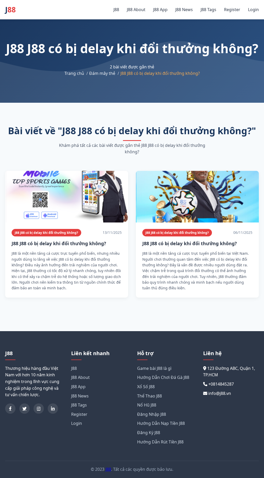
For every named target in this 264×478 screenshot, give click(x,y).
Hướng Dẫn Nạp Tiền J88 (161, 423)
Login (253, 9)
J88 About (136, 9)
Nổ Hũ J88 (146, 405)
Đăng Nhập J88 (151, 414)
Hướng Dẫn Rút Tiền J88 (160, 442)
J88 (116, 9)
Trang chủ (74, 73)
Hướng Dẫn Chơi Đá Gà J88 (163, 377)
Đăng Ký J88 (148, 432)
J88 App (160, 9)
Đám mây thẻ (102, 73)
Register (232, 9)
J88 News (184, 9)
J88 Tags (208, 9)
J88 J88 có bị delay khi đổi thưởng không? (46, 232)
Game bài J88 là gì (154, 368)
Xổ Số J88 (146, 386)
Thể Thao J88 (149, 396)
